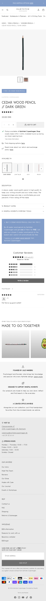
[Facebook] (15, 597)
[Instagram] (19, 597)
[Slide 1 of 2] (20, 79)
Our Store (5, 478)
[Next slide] (43, 3)
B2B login (5, 541)
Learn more (38, 377)
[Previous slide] (2, 3)
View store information (12, 139)
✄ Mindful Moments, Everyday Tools (16, 211)
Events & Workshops (9, 490)
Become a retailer (8, 537)
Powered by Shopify (32, 588)
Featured (5, 16)
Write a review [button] (23, 281)
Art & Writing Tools (35, 16)
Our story (5, 467)
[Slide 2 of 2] (25, 79)
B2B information (8, 529)
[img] (6, 295)
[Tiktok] (27, 597)
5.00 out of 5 (28, 257)
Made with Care (8, 482)
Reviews (5, 475)
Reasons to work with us (11, 533)
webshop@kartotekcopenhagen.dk (14, 433)
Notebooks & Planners (18, 16)
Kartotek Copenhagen (10, 97)
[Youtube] (23, 597)
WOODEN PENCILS (27, 23)
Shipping (5, 511)
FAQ (3, 508)
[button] (7, 112)
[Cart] (43, 9)
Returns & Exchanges (9, 515)
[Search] (7, 9)
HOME (4, 23)
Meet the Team (7, 471)
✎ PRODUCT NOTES (9, 206)
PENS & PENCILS (13, 23)
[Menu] (2, 9)
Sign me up (23, 563)
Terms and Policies (23, 592)
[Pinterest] (30, 597)
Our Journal (6, 486)
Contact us (6, 504)
